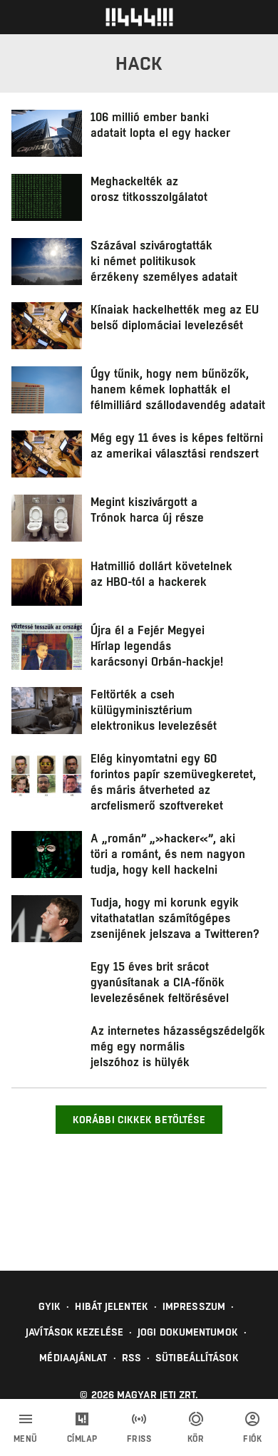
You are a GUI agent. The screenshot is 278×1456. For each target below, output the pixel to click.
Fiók (252, 1439)
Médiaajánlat (73, 1357)
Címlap (82, 1439)
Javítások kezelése (74, 1332)
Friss (139, 1439)
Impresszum (194, 1306)
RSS (131, 1357)
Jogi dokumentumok (188, 1332)
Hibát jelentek (111, 1306)
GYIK (49, 1306)
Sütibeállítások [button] (197, 1357)
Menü (26, 1439)
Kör (196, 1439)
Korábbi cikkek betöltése (139, 1119)
